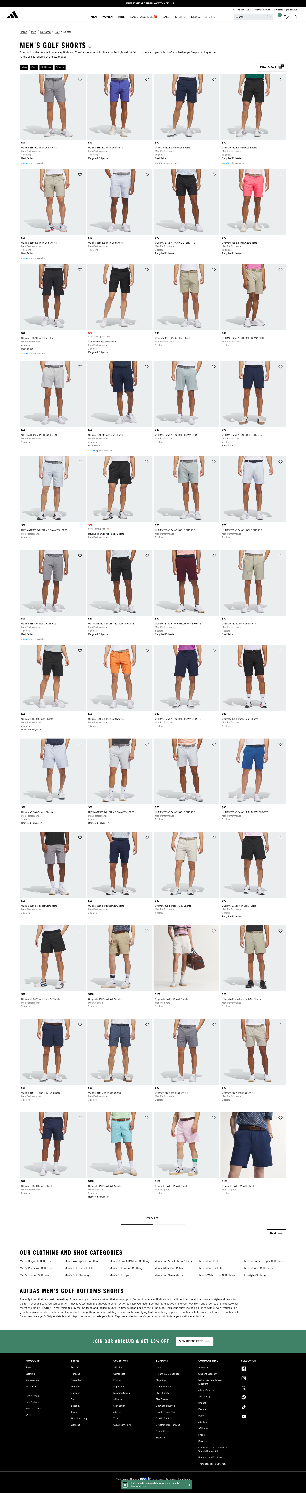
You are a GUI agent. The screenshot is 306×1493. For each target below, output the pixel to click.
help (248, 10)
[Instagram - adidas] (260, 1379)
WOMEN (107, 17)
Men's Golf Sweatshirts (168, 1275)
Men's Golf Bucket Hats (79, 1268)
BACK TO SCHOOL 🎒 (143, 17)
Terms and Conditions (178, 1479)
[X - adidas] (260, 1388)
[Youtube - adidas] (260, 1417)
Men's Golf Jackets (210, 1268)
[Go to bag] (294, 17)
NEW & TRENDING (203, 17)
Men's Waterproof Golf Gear (82, 1261)
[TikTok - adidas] (260, 1407)
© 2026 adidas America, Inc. (153, 1488)
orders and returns (262, 10)
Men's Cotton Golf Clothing (126, 1268)
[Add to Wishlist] (80, 80)
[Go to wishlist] (286, 17)
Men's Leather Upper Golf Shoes (264, 1261)
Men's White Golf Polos (168, 1268)
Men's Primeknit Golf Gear (36, 1268)
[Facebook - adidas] (260, 1369)
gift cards (278, 10)
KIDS (121, 17)
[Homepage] (12, 15)
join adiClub (292, 10)
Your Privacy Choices (127, 1479)
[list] (138, 67)
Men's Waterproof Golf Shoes (217, 1275)
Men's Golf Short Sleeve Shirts (173, 1261)
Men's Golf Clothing (77, 1275)
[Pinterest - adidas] (260, 1398)
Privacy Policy (156, 1479)
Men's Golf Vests (209, 1261)
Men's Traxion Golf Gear (34, 1275)
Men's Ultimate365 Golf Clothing (129, 1261)
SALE (166, 17)
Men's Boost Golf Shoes (258, 1268)
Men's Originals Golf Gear (36, 1261)
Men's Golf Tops (119, 1275)
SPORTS (180, 17)
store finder (238, 10)
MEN (94, 17)
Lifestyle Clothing (255, 1275)
